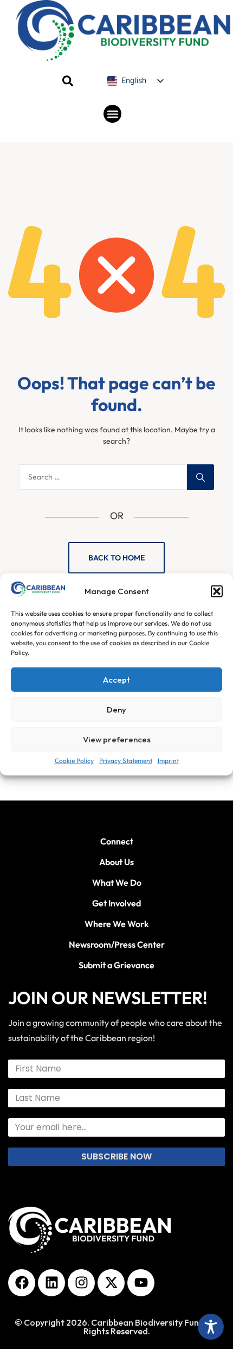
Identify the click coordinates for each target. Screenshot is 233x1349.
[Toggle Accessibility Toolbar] (211, 1327)
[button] (216, 591)
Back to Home (116, 558)
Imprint (168, 761)
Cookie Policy (74, 761)
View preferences (117, 739)
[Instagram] (81, 1282)
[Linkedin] (51, 1282)
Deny (116, 709)
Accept (116, 679)
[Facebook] (21, 1282)
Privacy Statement (125, 761)
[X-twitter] (111, 1282)
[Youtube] (140, 1282)
